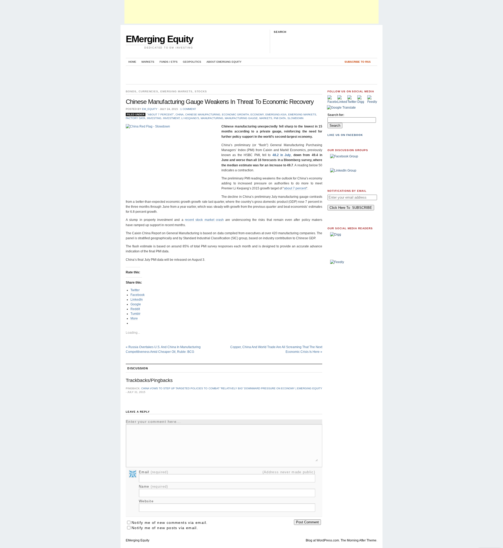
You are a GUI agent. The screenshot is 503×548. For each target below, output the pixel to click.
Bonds (131, 91)
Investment (171, 118)
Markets (147, 61)
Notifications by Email (347, 190)
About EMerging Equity (224, 61)
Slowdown (295, 118)
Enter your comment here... (153, 421)
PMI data (280, 118)
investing (154, 118)
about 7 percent (295, 188)
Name (153, 486)
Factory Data (135, 118)
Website (146, 501)
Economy (257, 114)
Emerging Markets (176, 91)
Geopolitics (192, 61)
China (180, 114)
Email (153, 472)
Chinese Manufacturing (202, 114)
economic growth (235, 114)
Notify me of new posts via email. (165, 528)
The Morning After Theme (358, 540)
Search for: (335, 115)
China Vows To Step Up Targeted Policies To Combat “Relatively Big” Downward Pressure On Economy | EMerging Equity (231, 388)
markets (265, 118)
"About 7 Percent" (160, 114)
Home (132, 61)
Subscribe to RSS (358, 61)
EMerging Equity (159, 39)
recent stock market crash (204, 220)
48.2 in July (281, 155)
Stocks (201, 91)
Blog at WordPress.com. (323, 540)
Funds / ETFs (169, 61)
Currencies (148, 91)
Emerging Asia (276, 114)
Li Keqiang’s (190, 118)
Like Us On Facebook (345, 135)
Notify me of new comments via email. (169, 522)
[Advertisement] (251, 12)
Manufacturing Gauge (241, 118)
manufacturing (212, 118)
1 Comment (188, 109)
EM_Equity (149, 109)
